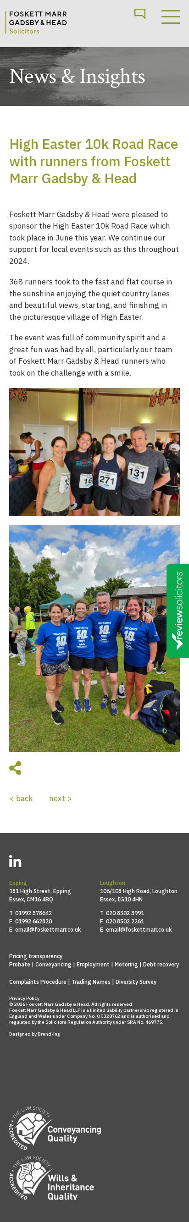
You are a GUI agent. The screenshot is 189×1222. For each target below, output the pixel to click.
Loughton (112, 882)
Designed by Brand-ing (34, 1034)
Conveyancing (53, 964)
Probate (19, 964)
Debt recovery (161, 964)
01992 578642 (33, 913)
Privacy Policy (24, 998)
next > (60, 798)
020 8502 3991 (125, 913)
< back (21, 798)
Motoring (126, 964)
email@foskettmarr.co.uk (48, 929)
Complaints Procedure (38, 981)
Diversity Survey (136, 981)
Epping (18, 882)
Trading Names (91, 981)
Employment (93, 964)
